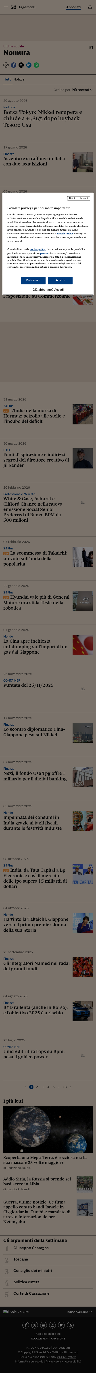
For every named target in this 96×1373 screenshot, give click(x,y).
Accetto (60, 280)
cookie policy (65, 233)
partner (44, 253)
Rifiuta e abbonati (78, 198)
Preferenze (33, 280)
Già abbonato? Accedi (48, 290)
